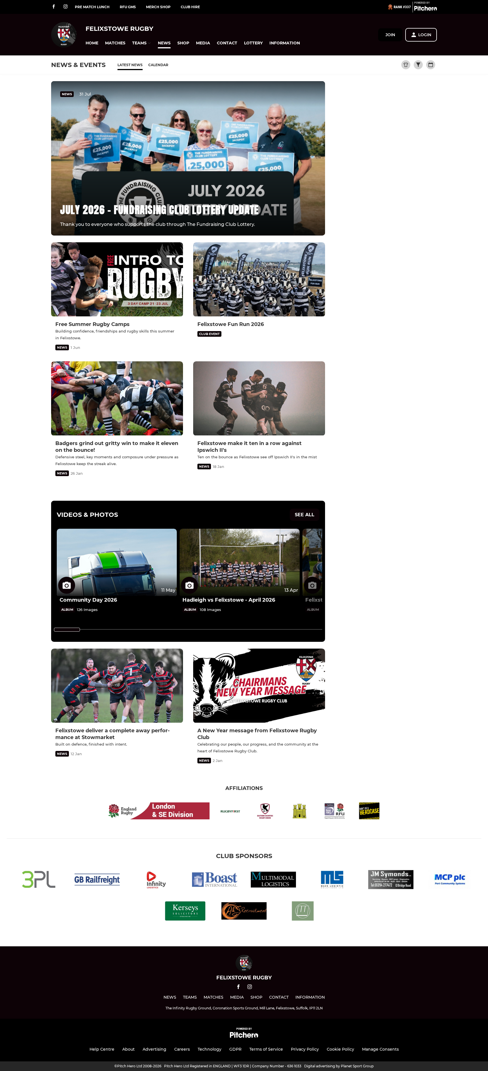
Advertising (154, 1049)
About (128, 1049)
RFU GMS (128, 7)
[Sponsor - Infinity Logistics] (155, 880)
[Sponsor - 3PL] (38, 880)
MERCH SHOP (158, 7)
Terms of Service (266, 1049)
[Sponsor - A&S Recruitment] (244, 912)
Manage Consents (380, 1049)
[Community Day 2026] (117, 562)
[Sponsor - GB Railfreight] (97, 880)
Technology (209, 1049)
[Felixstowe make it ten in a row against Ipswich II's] (259, 398)
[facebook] (53, 6)
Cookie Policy (340, 1049)
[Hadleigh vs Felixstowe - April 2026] (240, 562)
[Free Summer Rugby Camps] (117, 279)
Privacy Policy (305, 1049)
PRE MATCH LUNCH (92, 7)
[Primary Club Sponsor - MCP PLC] (449, 880)
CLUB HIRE (190, 7)
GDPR (235, 1049)
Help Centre (102, 1049)
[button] (92, 43)
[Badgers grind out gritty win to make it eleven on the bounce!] (117, 398)
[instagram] (65, 6)
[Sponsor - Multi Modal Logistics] (273, 880)
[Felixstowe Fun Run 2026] (259, 279)
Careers (182, 1049)
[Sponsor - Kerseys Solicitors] (185, 912)
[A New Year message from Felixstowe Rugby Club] (259, 686)
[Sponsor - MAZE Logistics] (332, 880)
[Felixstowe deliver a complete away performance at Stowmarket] (117, 686)
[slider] (67, 630)
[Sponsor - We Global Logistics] (302, 912)
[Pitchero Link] (425, 9)
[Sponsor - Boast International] (214, 880)
